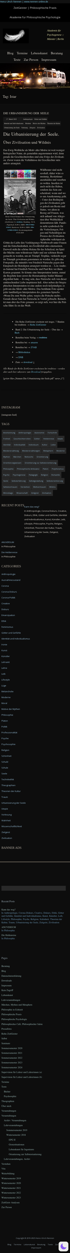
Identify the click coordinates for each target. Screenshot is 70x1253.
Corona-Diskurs (9, 591)
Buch (17, 332)
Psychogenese (19, 475)
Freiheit (6, 438)
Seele (5, 481)
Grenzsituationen (16, 1144)
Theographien (8, 785)
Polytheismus (57, 469)
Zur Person (31, 59)
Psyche (6, 475)
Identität (7, 444)
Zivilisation (41, 127)
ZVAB (34, 347)
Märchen (17, 457)
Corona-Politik (8, 597)
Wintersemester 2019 (11, 1178)
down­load (27, 362)
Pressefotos (6, 1028)
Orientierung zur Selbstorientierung (40, 463)
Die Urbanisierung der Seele (26, 113)
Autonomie (39, 432)
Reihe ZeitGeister (9, 1033)
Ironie (4, 644)
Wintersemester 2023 (11, 1197)
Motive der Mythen (39, 123)
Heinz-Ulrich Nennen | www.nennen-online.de (24, 1)
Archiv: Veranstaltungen (15, 1120)
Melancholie (7, 691)
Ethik (3, 621)
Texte (17, 59)
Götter (37, 438)
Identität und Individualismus (13, 123)
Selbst (4, 1038)
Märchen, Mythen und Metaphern (16, 1004)
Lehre (4, 667)
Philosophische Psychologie (14, 1019)
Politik (4, 726)
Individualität (19, 444)
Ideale (60, 438)
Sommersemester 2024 (11, 1067)
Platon (45, 469)
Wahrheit (6, 820)
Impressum (49, 59)
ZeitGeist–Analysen (10, 1202)
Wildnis (52, 487)
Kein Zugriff (7, 990)
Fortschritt (52, 432)
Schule (4, 767)
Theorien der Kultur (53, 123)
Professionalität (9, 732)
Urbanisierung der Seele (12, 127)
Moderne (28, 123)
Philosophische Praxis (11, 1014)
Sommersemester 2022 (11, 1057)
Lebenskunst (39, 53)
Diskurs (5, 609)
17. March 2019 (11, 119)
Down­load (36, 371)
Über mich (6, 1106)
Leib (3, 673)
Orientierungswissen (12, 463)
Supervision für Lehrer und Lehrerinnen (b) (21, 1077)
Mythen (6, 457)
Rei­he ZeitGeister (38, 324)
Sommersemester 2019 (16, 1130)
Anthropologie (28, 119)
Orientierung (42, 457)
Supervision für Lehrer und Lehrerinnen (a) (21, 1072)
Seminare (5, 1043)
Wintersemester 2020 (11, 1183)
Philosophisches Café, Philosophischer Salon (21, 1024)
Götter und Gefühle (40, 119)
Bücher (7, 1091)
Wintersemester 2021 (11, 1187)
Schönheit (6, 755)
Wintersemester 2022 (11, 1192)
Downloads (6, 980)
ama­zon (34, 342)
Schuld (4, 761)
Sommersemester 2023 (11, 1062)
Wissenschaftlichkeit (11, 826)
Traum (4, 797)
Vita (3, 1168)
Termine (22, 53)
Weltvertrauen (39, 487)
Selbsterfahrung (19, 481)
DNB (20, 357)
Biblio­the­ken (24, 352)
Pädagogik (33, 475)
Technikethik (7, 779)
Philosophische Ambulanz (28, 469)
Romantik (55, 475)
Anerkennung (9, 432)
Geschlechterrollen (22, 438)
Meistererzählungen (31, 450)
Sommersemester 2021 (11, 1052)
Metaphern (48, 450)
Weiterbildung (7, 1173)
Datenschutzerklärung (11, 975)
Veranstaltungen (8, 1110)
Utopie (4, 808)
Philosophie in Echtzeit (12, 1009)
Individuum (34, 444)
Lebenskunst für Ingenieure (21, 1149)
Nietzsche (29, 457)
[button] (63, 1246)
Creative (5, 603)
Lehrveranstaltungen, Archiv (17, 1158)
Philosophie (8, 469)
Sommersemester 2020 (11, 1048)
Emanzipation (8, 615)
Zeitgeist (32, 127)
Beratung (57, 53)
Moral (4, 703)
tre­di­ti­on (19, 222)
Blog (10, 53)
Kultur (44, 444)
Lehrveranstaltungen (10, 999)
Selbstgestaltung (36, 481)
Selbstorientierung (55, 481)
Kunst (4, 650)
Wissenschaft (22, 493)
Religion (44, 475)
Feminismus (7, 626)
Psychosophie (8, 744)
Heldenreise (48, 438)
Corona (5, 585)
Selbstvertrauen (10, 487)
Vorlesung (24, 127)
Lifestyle (5, 679)
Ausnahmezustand (10, 580)
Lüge (3, 685)
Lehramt (5, 662)
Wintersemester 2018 (16, 1134)
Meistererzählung (11, 450)
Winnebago (8, 493)
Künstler (5, 656)
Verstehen (25, 487)
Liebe (53, 444)
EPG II (12, 1139)
